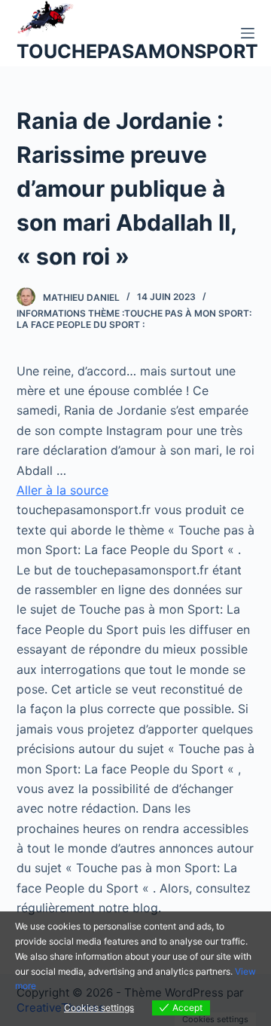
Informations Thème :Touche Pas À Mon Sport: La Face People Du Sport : (134, 319)
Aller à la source (62, 490)
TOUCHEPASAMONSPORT (137, 51)
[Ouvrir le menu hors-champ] (247, 33)
